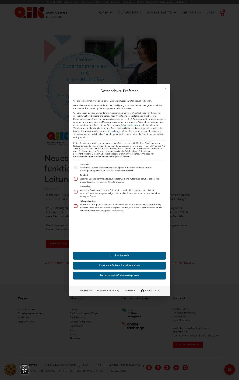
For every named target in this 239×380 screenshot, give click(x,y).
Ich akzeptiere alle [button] (119, 255)
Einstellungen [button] (114, 131)
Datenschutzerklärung (131, 125)
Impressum (130, 291)
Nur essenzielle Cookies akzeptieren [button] (119, 275)
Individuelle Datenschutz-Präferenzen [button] (119, 265)
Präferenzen (86, 291)
